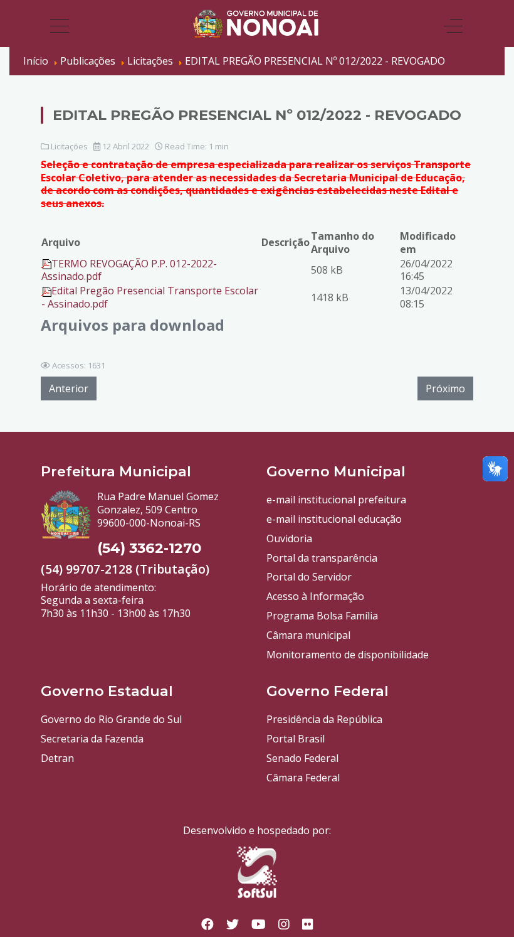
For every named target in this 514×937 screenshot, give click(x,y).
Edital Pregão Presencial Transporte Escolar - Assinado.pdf (149, 297)
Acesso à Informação (315, 596)
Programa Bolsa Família (322, 616)
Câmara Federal (303, 777)
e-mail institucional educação (334, 519)
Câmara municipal (308, 635)
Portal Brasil (295, 739)
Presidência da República (324, 719)
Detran (57, 758)
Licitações (69, 146)
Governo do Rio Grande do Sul (111, 719)
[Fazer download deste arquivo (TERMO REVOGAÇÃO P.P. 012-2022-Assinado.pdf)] (46, 263)
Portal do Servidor (309, 577)
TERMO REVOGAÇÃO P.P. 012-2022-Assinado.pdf (129, 270)
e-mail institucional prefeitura (336, 499)
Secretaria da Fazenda (92, 739)
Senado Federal (302, 758)
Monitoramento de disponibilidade (347, 654)
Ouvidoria (289, 538)
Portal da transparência (321, 558)
